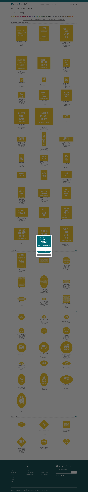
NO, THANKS (44, 254)
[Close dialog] (51, 235)
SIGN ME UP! (44, 251)
